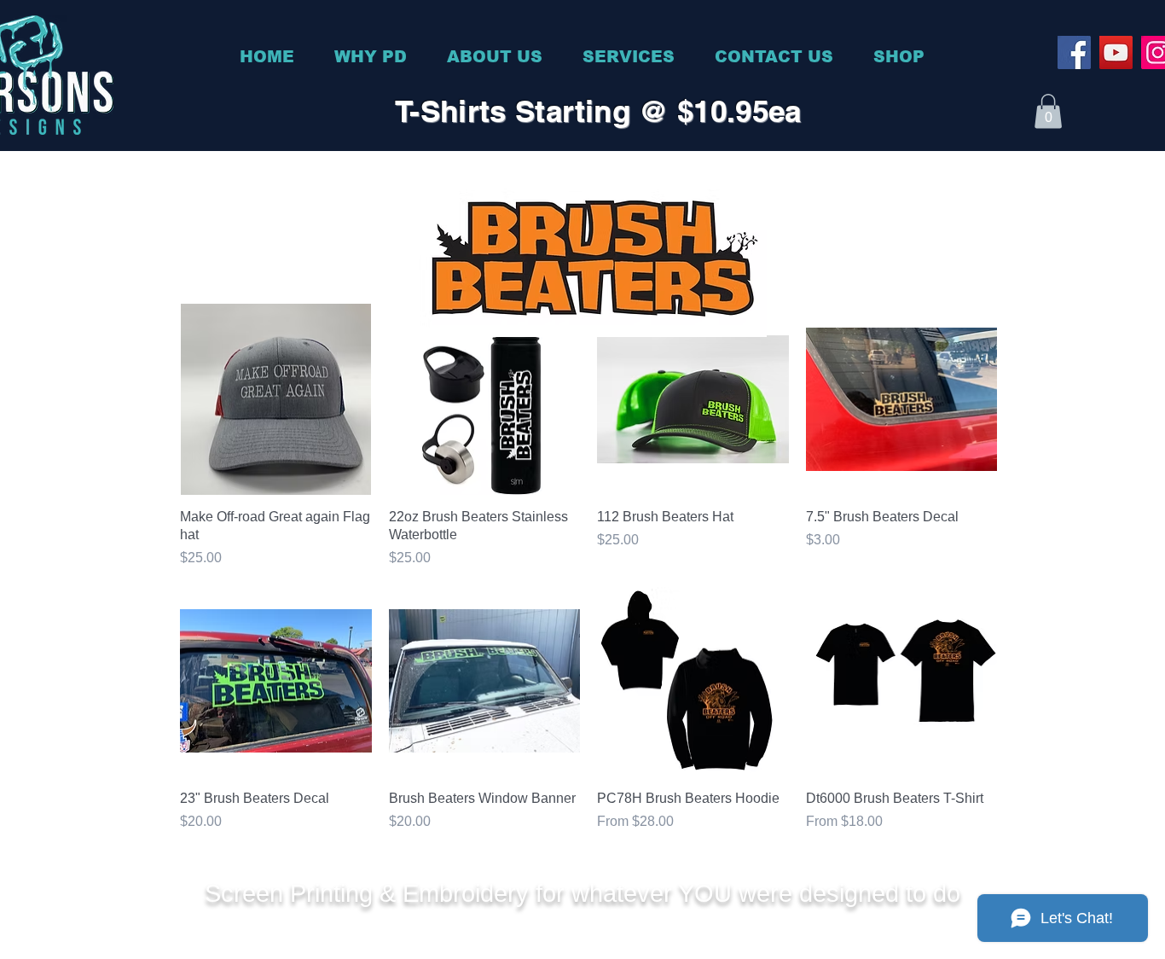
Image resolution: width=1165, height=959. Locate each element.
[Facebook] (1074, 52)
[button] (1048, 111)
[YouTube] (1116, 52)
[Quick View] (276, 400)
